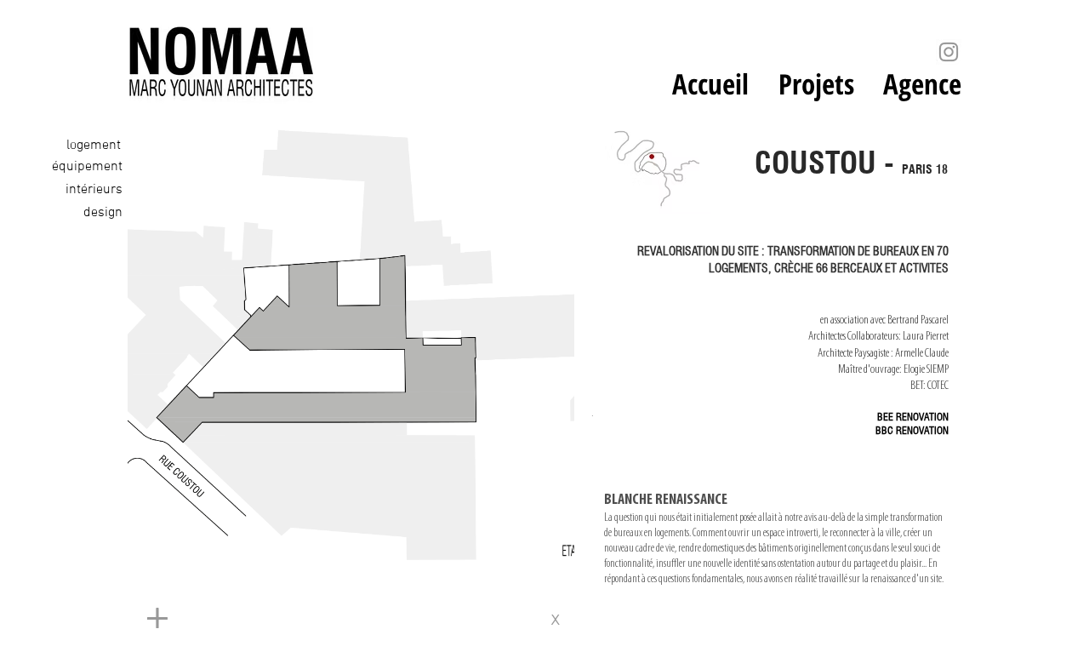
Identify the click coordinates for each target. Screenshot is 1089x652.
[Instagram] (948, 52)
